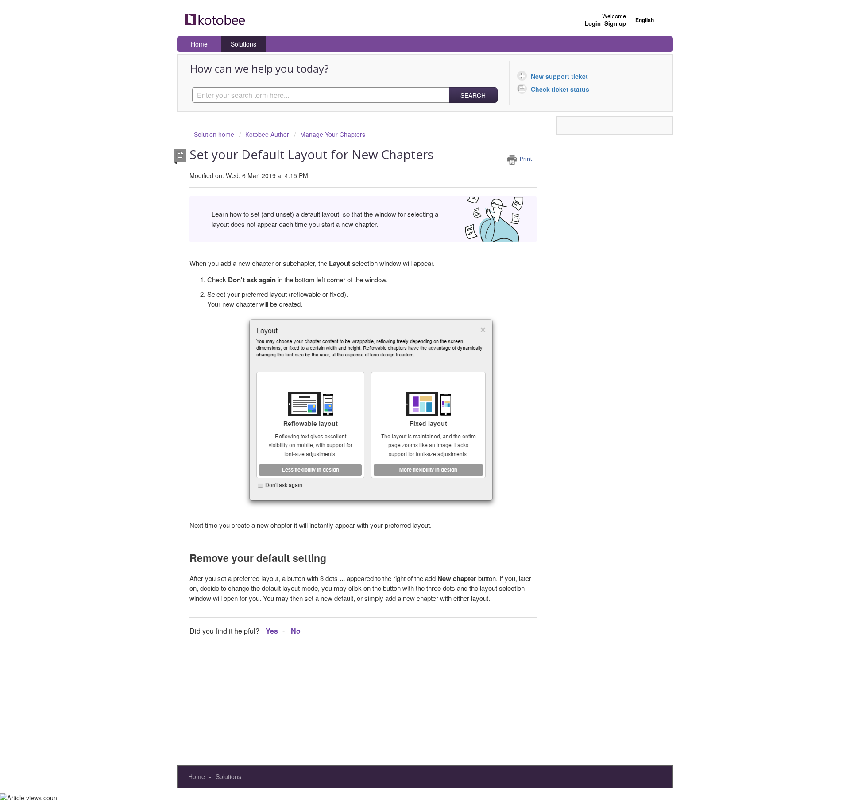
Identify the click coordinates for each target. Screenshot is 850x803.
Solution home (215, 134)
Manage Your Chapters (332, 134)
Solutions (243, 43)
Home (199, 43)
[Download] (409, 291)
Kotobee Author (267, 134)
